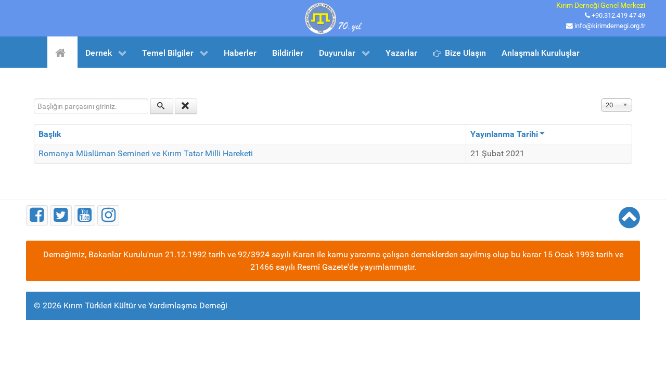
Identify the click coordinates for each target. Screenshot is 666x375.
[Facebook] (37, 215)
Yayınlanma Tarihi (504, 134)
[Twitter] (61, 215)
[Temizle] (186, 106)
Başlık (50, 134)
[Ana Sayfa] (62, 52)
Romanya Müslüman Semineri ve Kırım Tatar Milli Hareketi (146, 153)
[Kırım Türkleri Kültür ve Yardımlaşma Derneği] (333, 17)
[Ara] (161, 106)
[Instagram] (108, 215)
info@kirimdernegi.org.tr (609, 26)
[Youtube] (85, 215)
